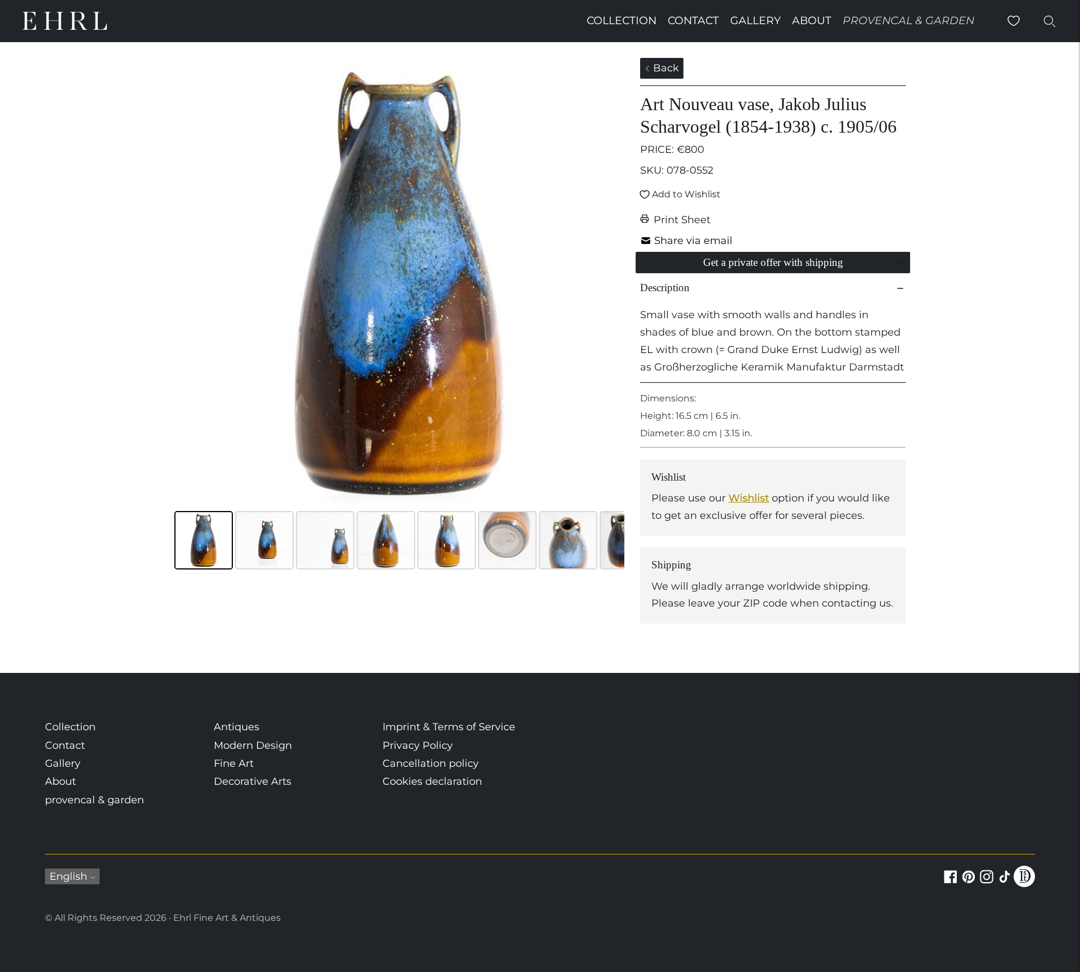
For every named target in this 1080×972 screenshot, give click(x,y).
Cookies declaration (432, 781)
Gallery (755, 20)
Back (664, 68)
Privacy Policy (417, 745)
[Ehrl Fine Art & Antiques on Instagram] (986, 883)
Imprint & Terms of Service (448, 727)
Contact (693, 20)
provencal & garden (908, 20)
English (68, 876)
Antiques (236, 727)
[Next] (608, 283)
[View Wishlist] (1013, 20)
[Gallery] (399, 315)
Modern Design (253, 745)
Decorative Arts (252, 781)
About (811, 20)
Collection (621, 20)
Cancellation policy (430, 763)
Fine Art (234, 763)
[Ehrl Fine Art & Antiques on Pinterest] (968, 883)
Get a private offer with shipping (773, 262)
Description (665, 287)
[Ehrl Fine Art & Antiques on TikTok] (1004, 883)
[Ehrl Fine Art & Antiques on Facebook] (950, 883)
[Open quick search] (1050, 20)
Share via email (693, 240)
